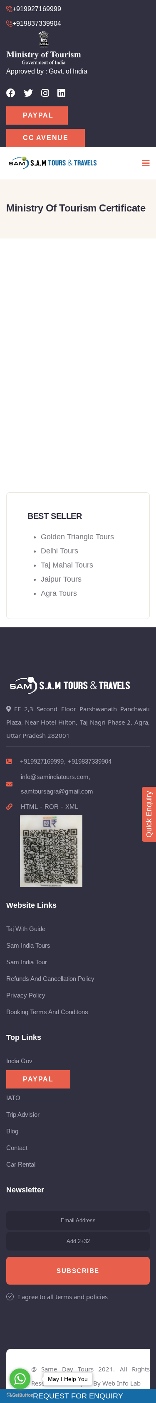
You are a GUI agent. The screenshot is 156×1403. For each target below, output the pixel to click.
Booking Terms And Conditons (47, 1011)
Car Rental (20, 1164)
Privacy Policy (25, 995)
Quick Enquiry (149, 814)
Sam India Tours (28, 945)
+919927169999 (42, 761)
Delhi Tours (59, 551)
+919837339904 (89, 761)
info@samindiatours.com (55, 776)
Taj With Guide (25, 928)
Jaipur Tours (61, 579)
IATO (13, 1097)
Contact (16, 1147)
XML (71, 806)
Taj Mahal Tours (67, 565)
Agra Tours (59, 593)
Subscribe (78, 1270)
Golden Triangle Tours (77, 537)
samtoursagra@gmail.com (57, 791)
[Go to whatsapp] (20, 1379)
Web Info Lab (121, 1383)
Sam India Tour (26, 962)
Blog (12, 1131)
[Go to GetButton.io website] (20, 1394)
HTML (29, 806)
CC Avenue (45, 137)
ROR (52, 806)
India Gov (19, 1060)
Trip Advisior (23, 1114)
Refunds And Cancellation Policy (50, 978)
